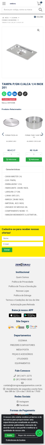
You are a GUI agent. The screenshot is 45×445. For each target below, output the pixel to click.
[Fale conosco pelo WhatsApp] (39, 433)
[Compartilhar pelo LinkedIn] (14, 94)
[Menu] (4, 3)
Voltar (39, 17)
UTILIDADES (22, 359)
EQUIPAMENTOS (22, 363)
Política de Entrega (22, 295)
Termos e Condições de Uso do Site (22, 300)
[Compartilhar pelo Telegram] (9, 94)
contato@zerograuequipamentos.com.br (22, 385)
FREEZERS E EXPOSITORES (22, 345)
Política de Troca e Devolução (22, 286)
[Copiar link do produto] (25, 94)
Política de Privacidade (22, 282)
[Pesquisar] (40, 9)
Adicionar (12, 160)
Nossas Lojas (22, 291)
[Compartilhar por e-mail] (20, 94)
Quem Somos (22, 277)
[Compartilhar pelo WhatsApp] (4, 94)
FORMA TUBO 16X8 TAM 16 (34, 136)
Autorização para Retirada (23, 304)
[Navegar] (3, 134)
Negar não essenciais (26, 435)
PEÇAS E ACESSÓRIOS (22, 354)
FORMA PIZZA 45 (11, 135)
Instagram (24, 401)
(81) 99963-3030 (24, 379)
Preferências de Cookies (15, 440)
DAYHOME (11, 103)
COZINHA (22, 340)
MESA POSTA (22, 349)
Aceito (9, 435)
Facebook (24, 405)
